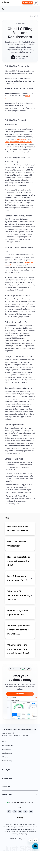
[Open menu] (36, 3)
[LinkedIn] (25, 811)
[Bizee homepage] (5, 2)
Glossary (5, 757)
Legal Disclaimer (7, 753)
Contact (5, 741)
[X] (20, 811)
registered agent (20, 139)
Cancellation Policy (8, 745)
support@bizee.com (27, 729)
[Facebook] (14, 811)
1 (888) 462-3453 (10, 729)
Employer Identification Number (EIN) (18, 142)
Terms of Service (13, 829)
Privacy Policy (6, 749)
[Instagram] (9, 811)
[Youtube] (31, 811)
